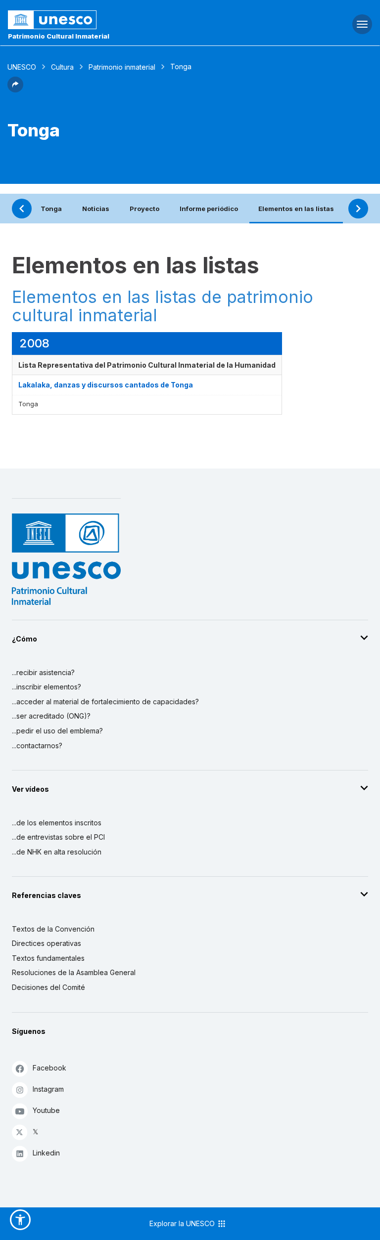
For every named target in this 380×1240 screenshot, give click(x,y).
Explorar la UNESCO (183, 1223)
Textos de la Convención (53, 929)
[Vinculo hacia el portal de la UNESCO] (127, 19)
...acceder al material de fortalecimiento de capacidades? (105, 701)
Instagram (48, 1089)
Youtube (46, 1110)
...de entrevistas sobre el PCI (58, 837)
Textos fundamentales (48, 958)
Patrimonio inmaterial (122, 67)
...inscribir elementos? (46, 687)
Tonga (51, 209)
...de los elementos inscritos (56, 822)
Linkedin (46, 1153)
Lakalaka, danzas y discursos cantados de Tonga (105, 385)
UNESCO (21, 67)
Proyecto (144, 209)
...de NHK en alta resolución (56, 852)
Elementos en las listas (296, 209)
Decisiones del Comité (48, 987)
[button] (15, 89)
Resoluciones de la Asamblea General (74, 972)
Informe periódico (209, 209)
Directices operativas (46, 943)
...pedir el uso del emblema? (57, 731)
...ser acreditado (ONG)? (51, 716)
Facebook (49, 1068)
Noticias (95, 209)
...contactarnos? (37, 745)
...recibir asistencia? (43, 672)
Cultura (62, 67)
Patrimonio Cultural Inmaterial (58, 36)
